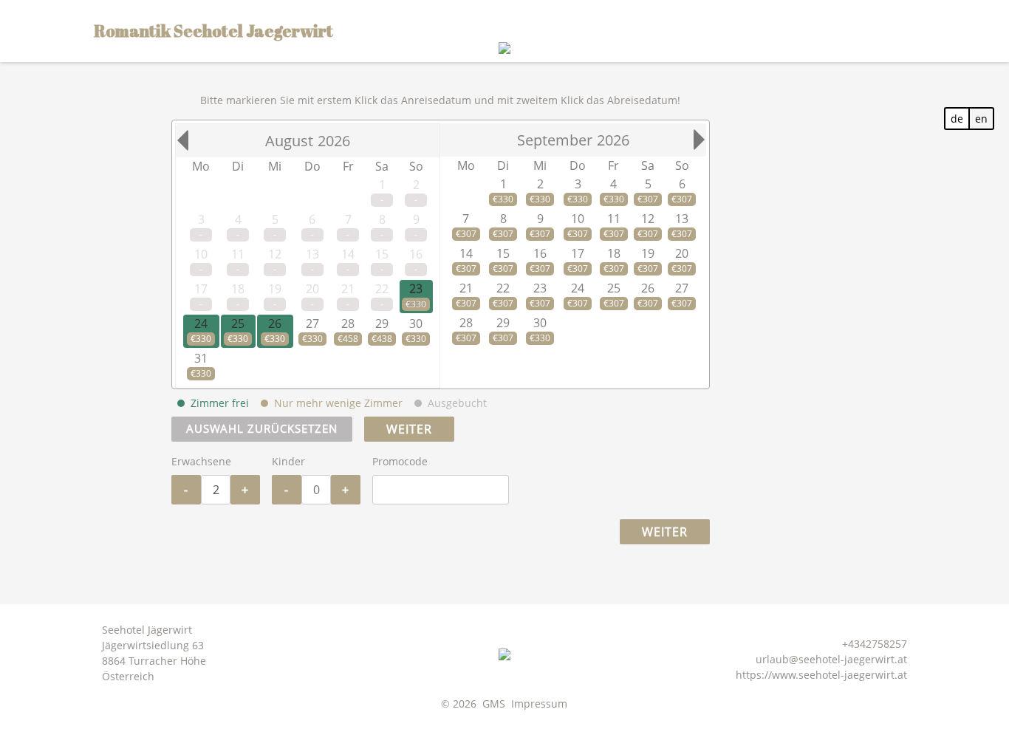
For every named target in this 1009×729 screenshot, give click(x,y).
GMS (493, 704)
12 (647, 219)
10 (577, 219)
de (957, 119)
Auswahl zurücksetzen (262, 428)
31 (201, 358)
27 (312, 323)
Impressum (539, 704)
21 (466, 288)
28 (348, 323)
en (981, 119)
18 (613, 253)
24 (201, 323)
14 (466, 253)
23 (416, 289)
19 (647, 253)
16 (540, 253)
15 (503, 253)
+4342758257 (874, 644)
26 (274, 323)
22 (503, 288)
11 (613, 219)
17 (577, 253)
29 (382, 323)
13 (681, 219)
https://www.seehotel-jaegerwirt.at (821, 675)
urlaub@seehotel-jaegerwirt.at (831, 659)
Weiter (409, 429)
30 (416, 323)
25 (237, 323)
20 (681, 253)
